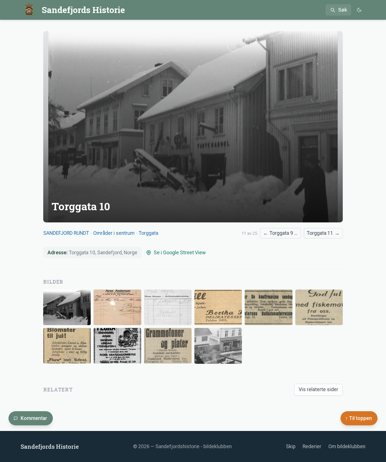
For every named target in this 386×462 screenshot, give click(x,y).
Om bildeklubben (346, 446)
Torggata (148, 233)
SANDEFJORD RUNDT (66, 233)
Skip (291, 446)
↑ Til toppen (358, 418)
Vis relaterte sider (318, 389)
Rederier (312, 446)
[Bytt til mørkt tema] (359, 10)
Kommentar (34, 418)
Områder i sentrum (114, 233)
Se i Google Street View (180, 252)
